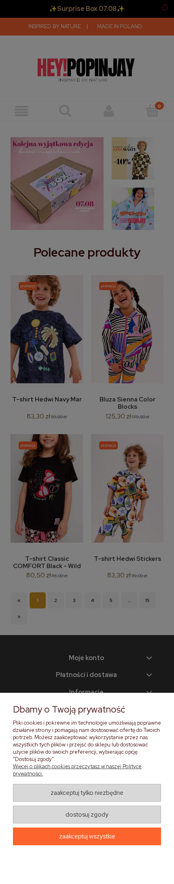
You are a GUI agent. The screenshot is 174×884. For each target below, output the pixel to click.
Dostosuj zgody (87, 815)
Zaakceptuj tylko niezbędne (87, 793)
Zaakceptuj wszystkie (87, 836)
